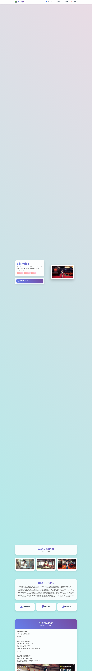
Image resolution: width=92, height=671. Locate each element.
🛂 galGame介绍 (49, 1)
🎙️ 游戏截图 (57, 1)
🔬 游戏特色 (65, 1)
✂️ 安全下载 (73, 1)
